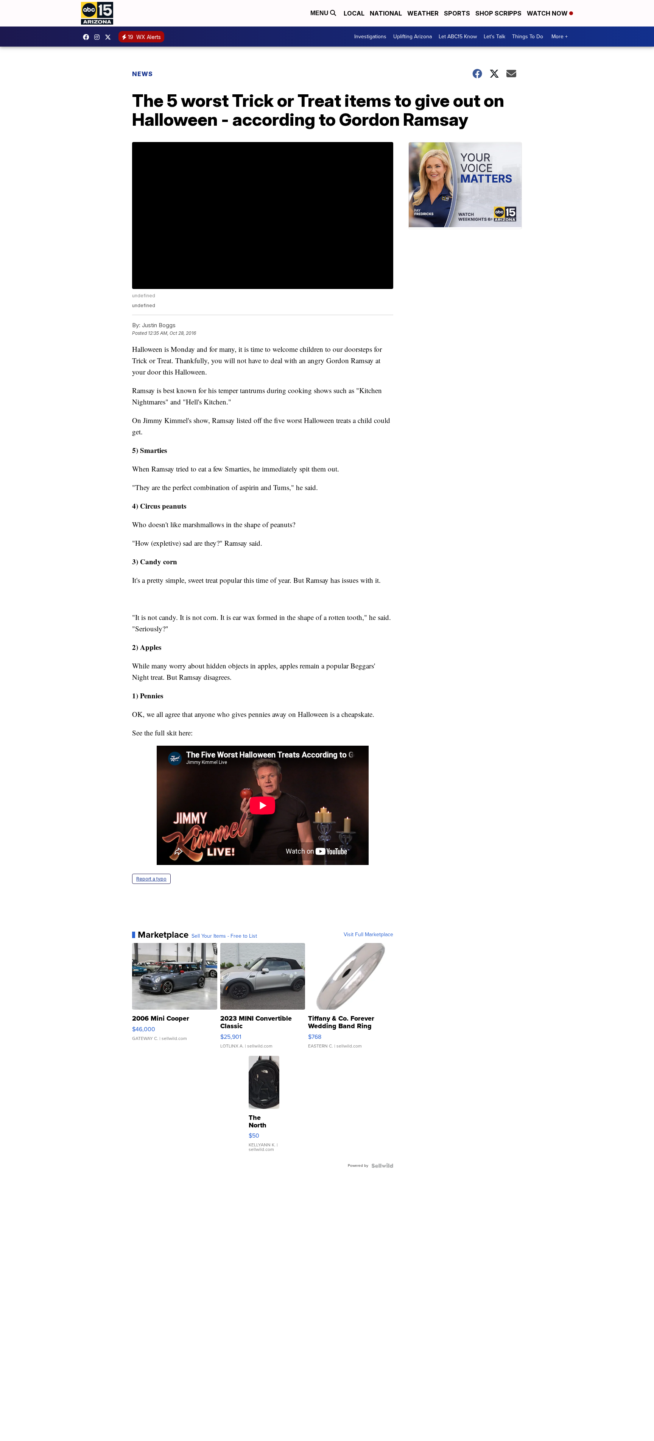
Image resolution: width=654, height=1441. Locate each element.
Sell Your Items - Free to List (224, 936)
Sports (457, 13)
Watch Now (548, 13)
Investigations (370, 37)
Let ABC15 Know (458, 37)
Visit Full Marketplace (368, 934)
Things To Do (527, 37)
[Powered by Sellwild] (382, 1165)
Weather (423, 13)
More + (559, 37)
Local (354, 13)
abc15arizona (98, 37)
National (386, 13)
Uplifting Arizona (412, 37)
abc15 (88, 37)
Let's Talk (494, 37)
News (142, 74)
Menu (320, 13)
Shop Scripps (498, 13)
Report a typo (151, 879)
